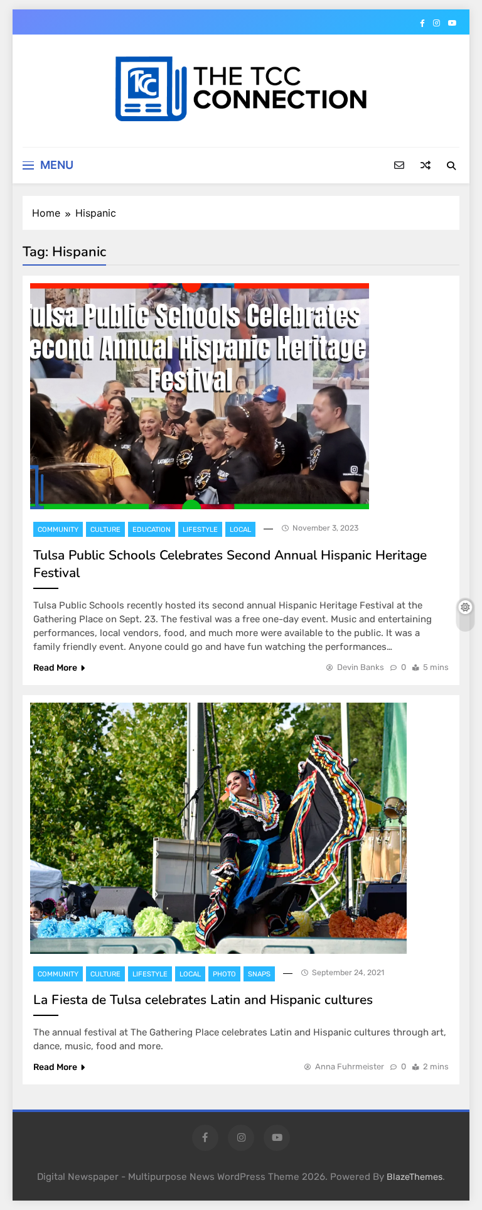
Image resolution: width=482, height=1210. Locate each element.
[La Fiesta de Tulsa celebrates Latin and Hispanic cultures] (218, 828)
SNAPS (259, 974)
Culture (105, 530)
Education (151, 530)
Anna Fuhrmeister (349, 1066)
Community (58, 530)
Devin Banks (360, 667)
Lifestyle (200, 530)
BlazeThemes (414, 1177)
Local (240, 530)
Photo (224, 974)
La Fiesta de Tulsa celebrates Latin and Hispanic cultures (203, 999)
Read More (55, 667)
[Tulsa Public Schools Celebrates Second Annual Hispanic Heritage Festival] (199, 396)
